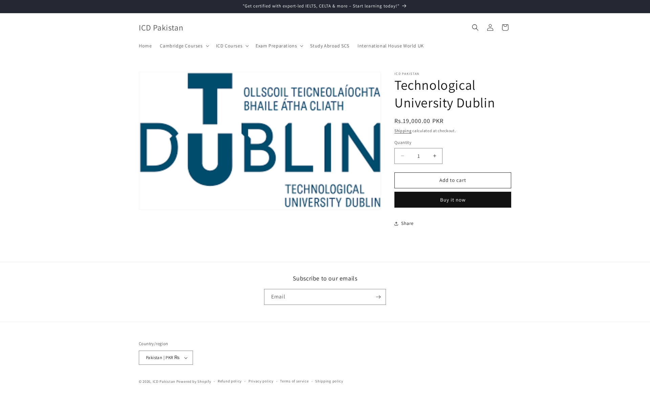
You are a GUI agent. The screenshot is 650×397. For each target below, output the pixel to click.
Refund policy (230, 381)
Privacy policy (261, 381)
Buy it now (453, 199)
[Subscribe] (378, 297)
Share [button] (407, 223)
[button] (184, 46)
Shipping (403, 130)
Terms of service (294, 381)
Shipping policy (329, 381)
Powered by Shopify (193, 381)
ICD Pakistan (164, 381)
